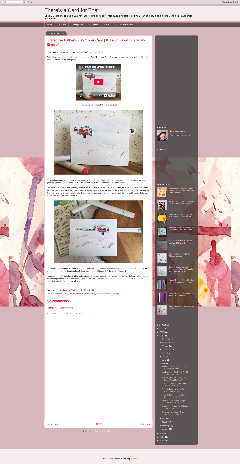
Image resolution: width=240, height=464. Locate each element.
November (166, 342)
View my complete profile (180, 135)
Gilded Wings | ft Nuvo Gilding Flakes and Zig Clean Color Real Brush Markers (181, 190)
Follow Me (62, 25)
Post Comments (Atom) (104, 431)
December (166, 339)
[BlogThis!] (85, 290)
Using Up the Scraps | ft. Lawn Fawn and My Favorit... (174, 413)
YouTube (113, 105)
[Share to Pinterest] (93, 290)
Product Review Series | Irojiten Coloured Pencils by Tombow (181, 281)
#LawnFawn (57, 294)
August (165, 353)
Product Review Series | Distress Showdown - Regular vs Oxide (181, 229)
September (167, 349)
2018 (66, 294)
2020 (162, 329)
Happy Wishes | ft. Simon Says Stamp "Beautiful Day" (174, 379)
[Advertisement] (98, 398)
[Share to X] (87, 290)
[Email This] (82, 290)
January (165, 429)
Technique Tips (77, 25)
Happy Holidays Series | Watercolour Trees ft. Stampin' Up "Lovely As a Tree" (180, 269)
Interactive (100, 294)
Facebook (77, 279)
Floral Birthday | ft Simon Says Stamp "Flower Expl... (174, 390)
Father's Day (90, 294)
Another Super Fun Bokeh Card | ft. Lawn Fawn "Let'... (175, 373)
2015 (162, 440)
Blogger (134, 458)
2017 (162, 433)
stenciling (115, 294)
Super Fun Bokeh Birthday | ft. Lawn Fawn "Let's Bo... (174, 402)
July (164, 356)
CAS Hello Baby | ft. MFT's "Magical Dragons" (179, 255)
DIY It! (106, 25)
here (80, 281)
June (164, 360)
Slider (108, 294)
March (165, 422)
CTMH (71, 294)
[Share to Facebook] (90, 290)
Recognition (94, 25)
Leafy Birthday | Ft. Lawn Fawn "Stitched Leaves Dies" (174, 396)
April (164, 418)
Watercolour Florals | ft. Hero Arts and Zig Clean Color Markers (181, 202)
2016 (162, 437)
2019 (162, 332)
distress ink (79, 294)
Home (49, 25)
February (166, 425)
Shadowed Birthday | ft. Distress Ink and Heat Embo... (175, 367)
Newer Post (52, 424)
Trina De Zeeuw (179, 131)
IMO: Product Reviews (124, 25)
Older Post (145, 424)
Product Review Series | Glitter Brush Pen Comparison (180, 294)
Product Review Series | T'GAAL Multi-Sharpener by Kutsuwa (181, 215)
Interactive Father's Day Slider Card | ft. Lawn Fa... (174, 384)
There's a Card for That (71, 10)
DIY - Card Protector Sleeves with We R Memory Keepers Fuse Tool (180, 243)
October (165, 346)
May (164, 363)
